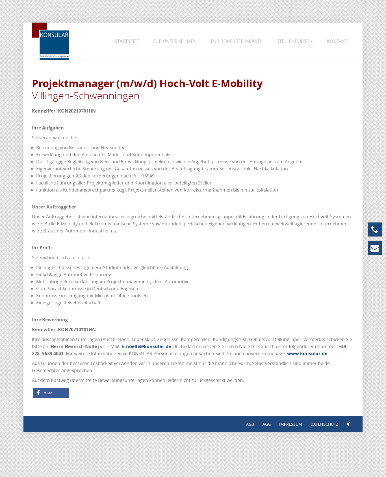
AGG (267, 424)
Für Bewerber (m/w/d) (237, 41)
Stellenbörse (293, 41)
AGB (250, 424)
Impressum (290, 424)
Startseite (127, 41)
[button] (51, 393)
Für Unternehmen (175, 41)
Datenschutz (324, 424)
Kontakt (337, 41)
